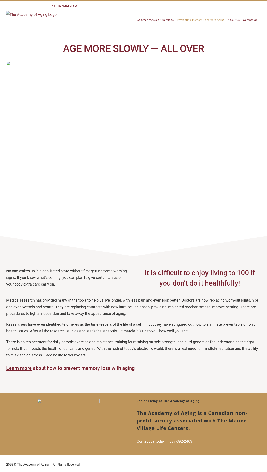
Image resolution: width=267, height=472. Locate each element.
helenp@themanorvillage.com (97, 5)
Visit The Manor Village (64, 5)
